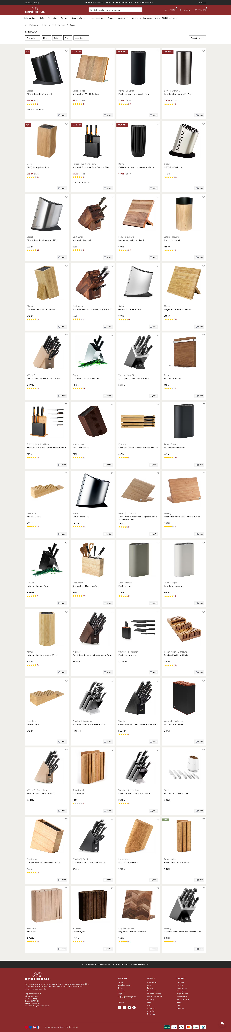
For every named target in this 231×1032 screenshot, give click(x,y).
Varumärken (136, 18)
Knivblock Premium (172, 378)
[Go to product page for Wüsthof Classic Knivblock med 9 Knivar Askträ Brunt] (93, 628)
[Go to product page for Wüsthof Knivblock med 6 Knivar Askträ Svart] (138, 767)
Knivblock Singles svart (174, 447)
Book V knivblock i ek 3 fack (176, 862)
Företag (36, 3)
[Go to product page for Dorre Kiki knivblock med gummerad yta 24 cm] (138, 141)
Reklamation (181, 1008)
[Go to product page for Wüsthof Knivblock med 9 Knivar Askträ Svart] (93, 698)
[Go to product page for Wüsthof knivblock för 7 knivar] (184, 698)
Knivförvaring (60, 25)
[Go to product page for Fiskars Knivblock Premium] (184, 352)
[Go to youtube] (119, 1007)
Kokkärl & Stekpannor (154, 997)
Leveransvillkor (182, 988)
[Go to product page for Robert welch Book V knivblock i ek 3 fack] (184, 836)
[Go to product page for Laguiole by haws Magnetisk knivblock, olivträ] (138, 213)
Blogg (120, 994)
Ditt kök (120, 982)
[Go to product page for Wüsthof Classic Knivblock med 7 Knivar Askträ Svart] (138, 698)
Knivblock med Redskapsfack (86, 586)
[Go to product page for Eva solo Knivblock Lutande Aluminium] (93, 352)
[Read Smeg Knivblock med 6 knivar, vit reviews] (166, 804)
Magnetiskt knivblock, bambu (177, 309)
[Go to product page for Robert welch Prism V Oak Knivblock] (138, 836)
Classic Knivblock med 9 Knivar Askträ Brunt (92, 655)
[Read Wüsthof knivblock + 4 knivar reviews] (121, 665)
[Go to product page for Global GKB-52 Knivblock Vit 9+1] (138, 283)
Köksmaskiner (29, 18)
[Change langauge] (26, 1027)
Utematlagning (97, 18)
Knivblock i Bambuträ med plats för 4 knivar (138, 447)
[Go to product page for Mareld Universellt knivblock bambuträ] (47, 283)
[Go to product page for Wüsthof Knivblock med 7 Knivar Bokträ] (47, 767)
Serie (56, 38)
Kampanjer (147, 18)
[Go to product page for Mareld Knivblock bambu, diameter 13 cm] (47, 628)
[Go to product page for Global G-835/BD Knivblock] (184, 141)
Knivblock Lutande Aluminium (86, 378)
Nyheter (157, 18)
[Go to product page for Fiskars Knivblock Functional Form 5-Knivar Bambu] (47, 421)
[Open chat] (222, 1023)
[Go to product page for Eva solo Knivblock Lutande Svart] (47, 559)
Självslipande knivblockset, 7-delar (133, 378)
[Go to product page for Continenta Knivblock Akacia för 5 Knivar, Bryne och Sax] (93, 283)
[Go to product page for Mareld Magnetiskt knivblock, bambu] (184, 283)
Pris (66, 38)
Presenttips (28, 3)
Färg (45, 38)
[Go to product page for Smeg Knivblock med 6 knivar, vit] (184, 767)
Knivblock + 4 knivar (127, 655)
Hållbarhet (121, 991)
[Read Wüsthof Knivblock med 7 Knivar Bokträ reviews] (29, 804)
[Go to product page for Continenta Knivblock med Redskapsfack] (93, 559)
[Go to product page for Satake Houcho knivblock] (184, 213)
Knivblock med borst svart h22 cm (133, 94)
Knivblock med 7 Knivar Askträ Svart (89, 862)
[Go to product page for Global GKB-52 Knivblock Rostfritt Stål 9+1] (47, 213)
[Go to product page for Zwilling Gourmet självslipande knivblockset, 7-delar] (184, 905)
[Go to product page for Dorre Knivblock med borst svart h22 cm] (138, 67)
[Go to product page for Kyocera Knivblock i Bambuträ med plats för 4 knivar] (138, 421)
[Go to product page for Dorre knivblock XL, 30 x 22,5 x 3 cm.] (93, 67)
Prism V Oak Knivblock (128, 862)
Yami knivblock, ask (81, 447)
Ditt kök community (169, 18)
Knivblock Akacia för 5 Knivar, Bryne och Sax (92, 309)
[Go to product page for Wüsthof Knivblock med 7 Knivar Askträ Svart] (93, 836)
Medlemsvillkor (182, 997)
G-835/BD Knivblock (173, 167)
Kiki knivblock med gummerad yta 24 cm (136, 167)
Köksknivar (46, 25)
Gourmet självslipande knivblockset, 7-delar (183, 931)
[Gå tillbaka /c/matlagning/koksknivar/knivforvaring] (25, 25)
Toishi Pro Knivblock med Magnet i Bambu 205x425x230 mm (137, 518)
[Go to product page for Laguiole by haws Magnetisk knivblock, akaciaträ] (138, 905)
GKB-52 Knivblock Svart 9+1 (39, 94)
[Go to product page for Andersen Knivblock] (47, 905)
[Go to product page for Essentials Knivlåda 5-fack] (47, 490)
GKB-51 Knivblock (81, 516)
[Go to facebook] (129, 1007)
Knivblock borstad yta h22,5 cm (178, 94)
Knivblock (73, 25)
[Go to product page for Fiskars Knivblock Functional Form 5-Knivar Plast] (93, 141)
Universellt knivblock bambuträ (41, 309)
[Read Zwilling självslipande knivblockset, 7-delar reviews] (121, 389)
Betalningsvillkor (182, 991)
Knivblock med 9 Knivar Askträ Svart (89, 724)
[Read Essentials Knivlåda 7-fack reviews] (29, 735)
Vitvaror (111, 18)
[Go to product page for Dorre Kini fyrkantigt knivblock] (47, 141)
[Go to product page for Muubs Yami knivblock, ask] (93, 421)
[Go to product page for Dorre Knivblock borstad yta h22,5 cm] (184, 67)
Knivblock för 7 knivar (174, 724)
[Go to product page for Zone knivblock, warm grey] (184, 559)
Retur (178, 1005)
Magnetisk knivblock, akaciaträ (132, 931)
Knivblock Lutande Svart (38, 586)
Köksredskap (151, 991)
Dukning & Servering (79, 18)
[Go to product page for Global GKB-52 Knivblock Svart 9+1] (47, 67)
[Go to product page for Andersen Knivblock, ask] (93, 905)
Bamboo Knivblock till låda (176, 655)
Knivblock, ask (79, 931)
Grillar (149, 1002)
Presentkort (151, 1011)
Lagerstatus (79, 38)
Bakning (64, 18)
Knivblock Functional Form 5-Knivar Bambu (46, 447)
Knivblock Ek (78, 793)
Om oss (120, 988)
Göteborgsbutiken (183, 1000)
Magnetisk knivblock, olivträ (131, 240)
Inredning (121, 18)
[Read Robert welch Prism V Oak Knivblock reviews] (121, 873)
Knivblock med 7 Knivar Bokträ (41, 793)
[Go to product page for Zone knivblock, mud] (138, 559)
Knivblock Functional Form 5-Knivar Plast (91, 167)
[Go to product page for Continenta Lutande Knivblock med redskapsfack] (47, 836)
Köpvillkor (180, 985)
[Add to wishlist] (66, 50)
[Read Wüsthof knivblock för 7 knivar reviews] (166, 735)
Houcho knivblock (172, 240)
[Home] (35, 10)
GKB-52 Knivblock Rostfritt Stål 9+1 (43, 240)
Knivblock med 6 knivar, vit (176, 793)
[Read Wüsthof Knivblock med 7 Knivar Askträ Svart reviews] (75, 873)
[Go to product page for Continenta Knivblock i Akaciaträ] (93, 213)
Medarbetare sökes (124, 985)
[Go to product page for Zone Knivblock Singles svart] (184, 421)
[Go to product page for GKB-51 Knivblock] (93, 490)
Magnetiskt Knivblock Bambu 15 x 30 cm (182, 516)
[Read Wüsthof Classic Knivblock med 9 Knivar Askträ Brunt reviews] (75, 665)
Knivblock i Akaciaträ (82, 240)
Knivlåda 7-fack (34, 724)
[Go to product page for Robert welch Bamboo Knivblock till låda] (184, 628)
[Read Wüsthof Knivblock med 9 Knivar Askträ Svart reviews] (75, 735)
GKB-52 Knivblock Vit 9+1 (129, 309)
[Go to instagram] (124, 1007)
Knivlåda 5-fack (34, 516)
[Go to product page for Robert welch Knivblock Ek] (93, 767)
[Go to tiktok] (134, 1007)
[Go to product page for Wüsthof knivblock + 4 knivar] (138, 628)
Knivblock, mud (125, 586)
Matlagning (52, 18)
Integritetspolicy (182, 994)
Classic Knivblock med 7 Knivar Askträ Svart (137, 724)
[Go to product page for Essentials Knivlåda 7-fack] (47, 698)
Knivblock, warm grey (173, 586)
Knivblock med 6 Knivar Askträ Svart (134, 793)
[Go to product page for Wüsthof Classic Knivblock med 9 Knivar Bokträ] (47, 352)
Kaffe (42, 18)
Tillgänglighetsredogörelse (127, 997)
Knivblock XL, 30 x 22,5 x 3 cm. (86, 94)
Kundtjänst (202, 3)
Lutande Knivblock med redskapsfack (43, 862)
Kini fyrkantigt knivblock (38, 167)
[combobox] (115, 9)
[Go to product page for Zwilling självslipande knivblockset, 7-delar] (138, 352)
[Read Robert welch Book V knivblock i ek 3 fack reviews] (166, 873)
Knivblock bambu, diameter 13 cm (42, 655)
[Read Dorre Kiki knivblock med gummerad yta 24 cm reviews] (121, 178)
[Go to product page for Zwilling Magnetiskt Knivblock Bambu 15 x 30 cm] (184, 490)
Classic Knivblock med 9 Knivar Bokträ (44, 378)
